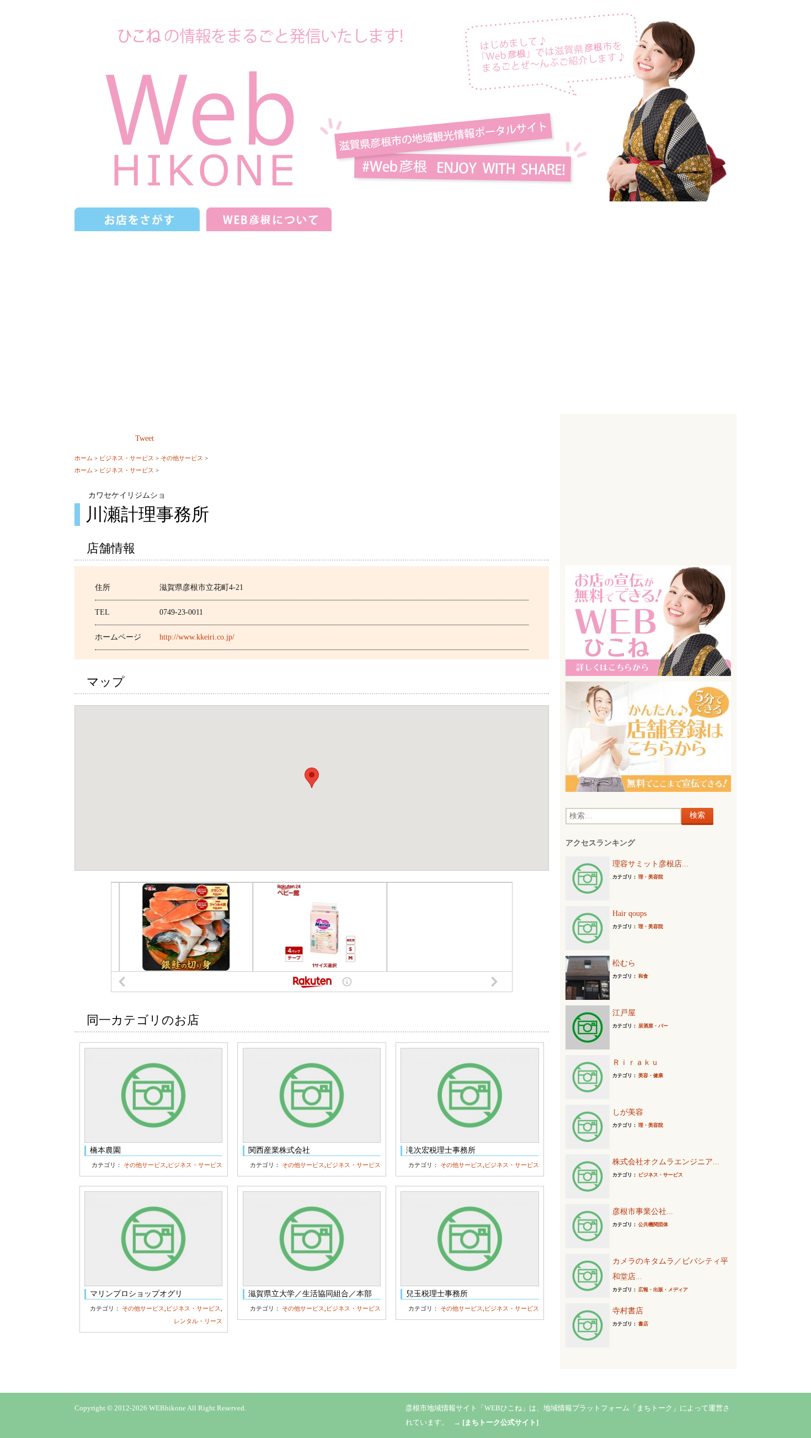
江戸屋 (624, 1013)
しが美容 (627, 1112)
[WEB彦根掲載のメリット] (648, 620)
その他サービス (182, 458)
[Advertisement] (405, 317)
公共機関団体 (653, 1224)
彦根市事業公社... (642, 1211)
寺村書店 (627, 1311)
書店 (643, 1324)
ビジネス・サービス (126, 458)
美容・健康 (650, 1075)
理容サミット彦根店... (650, 864)
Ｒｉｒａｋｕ (635, 1062)
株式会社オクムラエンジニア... (665, 1162)
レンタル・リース (198, 1321)
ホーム (83, 458)
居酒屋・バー (653, 1026)
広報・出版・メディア (663, 1289)
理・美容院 (650, 877)
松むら (624, 963)
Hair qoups (629, 913)
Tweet (144, 438)
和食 (643, 976)
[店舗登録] (648, 736)
